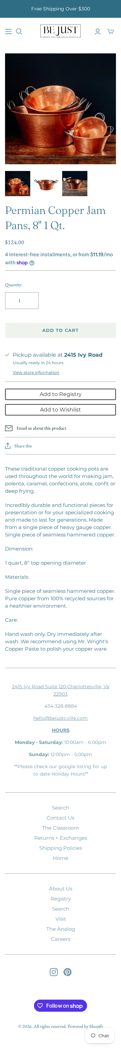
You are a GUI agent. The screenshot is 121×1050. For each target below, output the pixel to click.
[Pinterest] (68, 972)
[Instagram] (54, 972)
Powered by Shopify (85, 1026)
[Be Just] (60, 30)
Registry (60, 898)
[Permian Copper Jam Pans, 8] (17, 183)
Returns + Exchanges (60, 838)
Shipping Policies (60, 848)
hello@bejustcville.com (60, 718)
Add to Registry (61, 394)
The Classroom (60, 828)
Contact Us (60, 818)
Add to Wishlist (60, 409)
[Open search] (19, 31)
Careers (60, 939)
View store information (36, 372)
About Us (60, 888)
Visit (60, 919)
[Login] (97, 31)
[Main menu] (8, 31)
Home (60, 858)
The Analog (60, 929)
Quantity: (13, 284)
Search (60, 807)
